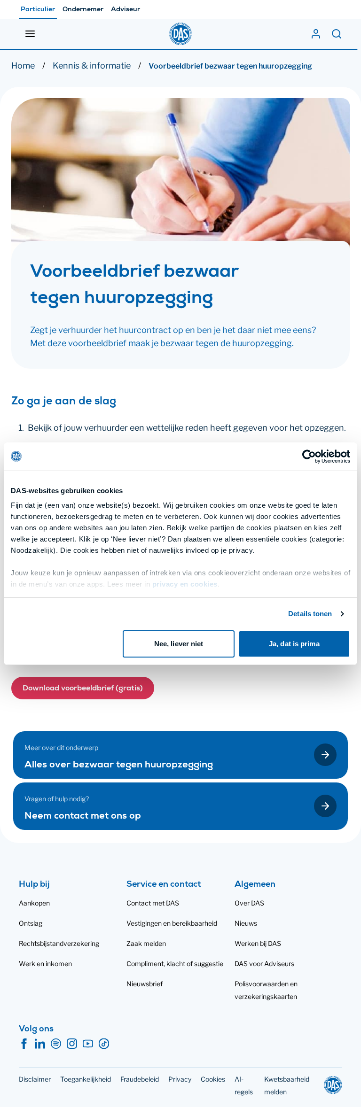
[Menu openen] (30, 34)
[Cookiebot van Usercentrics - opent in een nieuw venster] (309, 456)
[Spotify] (56, 1044)
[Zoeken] (336, 33)
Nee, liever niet (179, 644)
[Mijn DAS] (316, 33)
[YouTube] (88, 1044)
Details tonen (310, 614)
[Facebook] (24, 1044)
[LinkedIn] (40, 1044)
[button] (82, 688)
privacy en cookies (185, 584)
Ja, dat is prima (294, 644)
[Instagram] (72, 1044)
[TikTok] (104, 1044)
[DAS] (180, 34)
